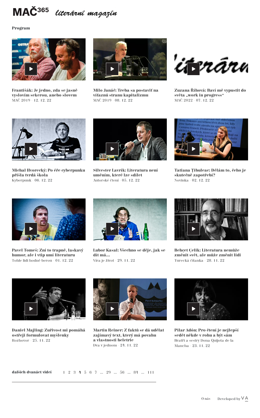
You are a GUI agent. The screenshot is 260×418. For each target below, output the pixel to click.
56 (122, 372)
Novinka (182, 180)
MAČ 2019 (21, 100)
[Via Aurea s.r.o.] (244, 399)
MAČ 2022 (184, 100)
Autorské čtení (106, 180)
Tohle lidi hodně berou (32, 260)
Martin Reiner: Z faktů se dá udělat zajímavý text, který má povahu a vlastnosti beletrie (128, 335)
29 (108, 372)
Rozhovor (21, 340)
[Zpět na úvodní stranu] (69, 11)
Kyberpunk (22, 180)
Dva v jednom (105, 345)
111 (150, 372)
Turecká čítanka (189, 260)
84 (136, 372)
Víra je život (104, 260)
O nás (205, 398)
